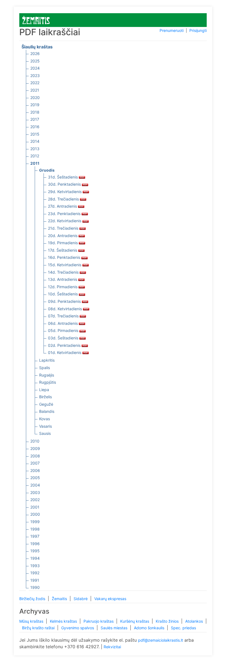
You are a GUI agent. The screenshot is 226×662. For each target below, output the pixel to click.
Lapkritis (47, 360)
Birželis (45, 396)
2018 (34, 112)
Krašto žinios (168, 621)
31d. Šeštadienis (63, 177)
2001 (34, 507)
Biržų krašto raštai (39, 627)
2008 (35, 456)
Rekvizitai (112, 646)
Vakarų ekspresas (110, 598)
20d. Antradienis (63, 235)
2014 (34, 141)
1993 (35, 565)
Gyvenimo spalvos (78, 627)
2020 (35, 97)
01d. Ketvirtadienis (65, 352)
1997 (34, 536)
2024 (35, 68)
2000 (35, 514)
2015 (34, 134)
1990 (35, 587)
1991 (34, 580)
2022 (34, 82)
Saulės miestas (114, 627)
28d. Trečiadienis (64, 199)
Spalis (44, 367)
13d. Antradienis (63, 279)
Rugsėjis (46, 375)
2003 (35, 492)
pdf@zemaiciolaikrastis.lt (160, 640)
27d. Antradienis (63, 206)
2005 (35, 477)
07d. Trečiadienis (64, 316)
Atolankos (194, 621)
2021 (34, 90)
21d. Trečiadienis (63, 228)
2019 (34, 104)
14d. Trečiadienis (64, 272)
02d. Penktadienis (65, 345)
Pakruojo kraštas (99, 621)
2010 (34, 441)
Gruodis (47, 170)
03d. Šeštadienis (63, 338)
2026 (35, 53)
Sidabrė (81, 598)
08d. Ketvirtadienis (65, 308)
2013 (34, 148)
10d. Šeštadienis (63, 294)
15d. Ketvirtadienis (65, 264)
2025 (35, 61)
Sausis (45, 433)
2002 (35, 499)
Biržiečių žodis (32, 598)
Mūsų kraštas (31, 621)
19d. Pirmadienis (63, 242)
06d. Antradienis (63, 323)
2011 (34, 163)
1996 (35, 543)
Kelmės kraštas (64, 621)
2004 (35, 485)
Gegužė (46, 404)
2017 (34, 119)
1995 (35, 550)
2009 (35, 448)
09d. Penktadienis (65, 301)
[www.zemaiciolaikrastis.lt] (36, 19)
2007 (35, 463)
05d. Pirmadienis (63, 330)
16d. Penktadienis (64, 257)
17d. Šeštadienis (63, 250)
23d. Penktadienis (65, 213)
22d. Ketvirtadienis (65, 220)
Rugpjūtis (47, 382)
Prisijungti (198, 30)
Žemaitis (60, 598)
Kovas (44, 418)
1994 (35, 558)
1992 (34, 572)
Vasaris (45, 426)
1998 (35, 529)
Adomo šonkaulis (149, 627)
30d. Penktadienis (65, 184)
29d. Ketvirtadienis (65, 191)
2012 (34, 155)
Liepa (44, 389)
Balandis (46, 411)
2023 (35, 75)
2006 (35, 470)
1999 (35, 521)
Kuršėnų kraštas (135, 621)
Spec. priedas (183, 627)
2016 (34, 126)
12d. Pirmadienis (63, 286)
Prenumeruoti (172, 30)
